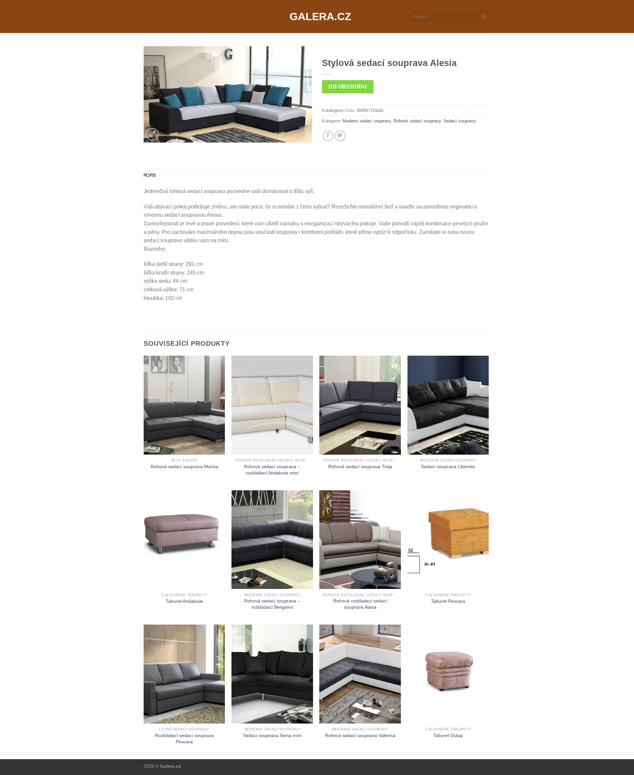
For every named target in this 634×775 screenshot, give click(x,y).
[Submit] (483, 16)
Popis (150, 175)
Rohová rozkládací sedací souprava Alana (360, 604)
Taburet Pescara (448, 601)
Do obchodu (348, 86)
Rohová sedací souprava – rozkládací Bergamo (272, 604)
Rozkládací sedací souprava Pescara (184, 738)
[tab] (150, 175)
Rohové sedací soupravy (417, 120)
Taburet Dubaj (448, 735)
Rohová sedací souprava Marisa (184, 466)
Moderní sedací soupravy (367, 120)
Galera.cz (317, 16)
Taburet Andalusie (184, 601)
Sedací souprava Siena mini (272, 735)
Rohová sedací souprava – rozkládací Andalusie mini (272, 469)
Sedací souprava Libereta (448, 466)
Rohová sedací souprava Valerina (360, 735)
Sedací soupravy (459, 120)
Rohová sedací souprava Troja (360, 466)
